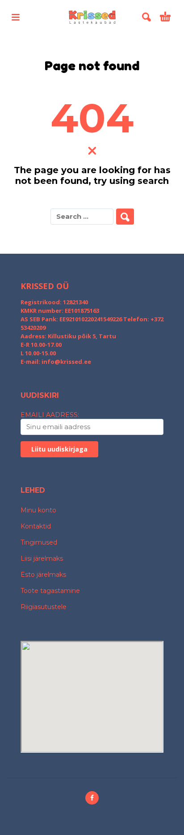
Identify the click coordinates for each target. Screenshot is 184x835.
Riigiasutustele (44, 607)
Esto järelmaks (43, 575)
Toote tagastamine (50, 591)
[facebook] (92, 798)
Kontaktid (36, 526)
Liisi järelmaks (42, 558)
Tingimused (39, 542)
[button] (15, 17)
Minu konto (38, 510)
